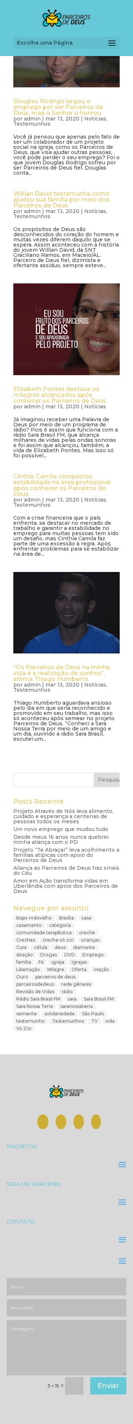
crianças (90, 940)
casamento (29, 925)
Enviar (108, 1386)
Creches (25, 940)
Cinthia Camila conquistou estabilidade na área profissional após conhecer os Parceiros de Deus (62, 485)
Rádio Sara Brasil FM (38, 999)
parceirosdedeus (35, 984)
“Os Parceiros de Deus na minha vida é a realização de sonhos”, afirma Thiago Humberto (61, 673)
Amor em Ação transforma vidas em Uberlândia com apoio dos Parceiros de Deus (65, 885)
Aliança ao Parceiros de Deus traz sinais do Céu (66, 870)
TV (94, 1021)
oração (101, 969)
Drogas (48, 954)
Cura (21, 947)
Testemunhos (32, 124)
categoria (60, 925)
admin (32, 118)
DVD (69, 954)
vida (110, 1021)
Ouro (22, 977)
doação (24, 954)
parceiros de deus (55, 977)
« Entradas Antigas (38, 759)
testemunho (30, 1021)
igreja (57, 962)
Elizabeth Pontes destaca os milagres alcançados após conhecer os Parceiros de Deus (59, 394)
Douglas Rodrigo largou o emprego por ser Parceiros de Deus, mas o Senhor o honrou (58, 107)
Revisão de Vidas (35, 991)
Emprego (93, 954)
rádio (67, 991)
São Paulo (93, 1013)
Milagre (55, 969)
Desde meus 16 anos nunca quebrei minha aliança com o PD (61, 839)
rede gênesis (76, 984)
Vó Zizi (23, 1028)
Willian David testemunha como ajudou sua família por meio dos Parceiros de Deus (61, 199)
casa (86, 918)
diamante (84, 947)
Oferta (79, 969)
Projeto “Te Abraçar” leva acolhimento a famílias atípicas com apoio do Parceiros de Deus (66, 855)
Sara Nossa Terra (34, 1006)
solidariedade (59, 1013)
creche (87, 932)
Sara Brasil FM (99, 999)
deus (60, 947)
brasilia (66, 918)
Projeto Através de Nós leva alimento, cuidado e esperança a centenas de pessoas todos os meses (63, 816)
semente (26, 1013)
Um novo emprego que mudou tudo (60, 829)
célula (40, 947)
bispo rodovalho (34, 918)
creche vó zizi (58, 940)
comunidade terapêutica (44, 932)
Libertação (28, 969)
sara (72, 999)
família (23, 962)
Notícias (95, 118)
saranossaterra (76, 1006)
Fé (41, 962)
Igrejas (79, 962)
